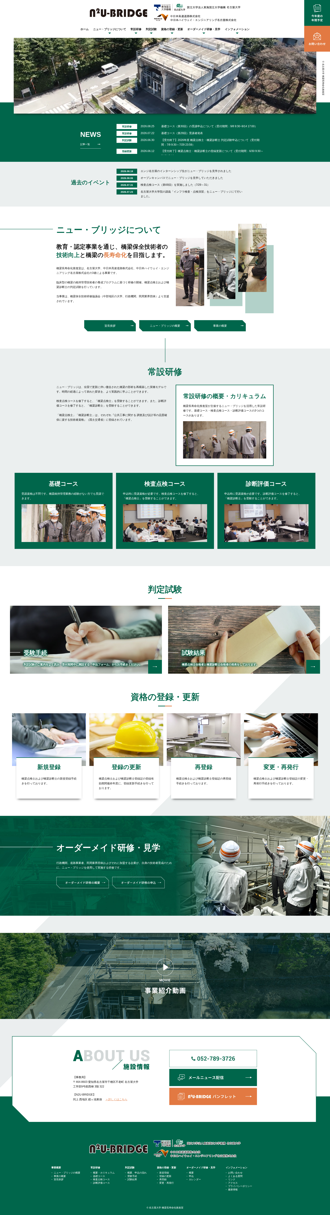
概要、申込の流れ (137, 1172)
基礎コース (99, 1176)
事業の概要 (220, 325)
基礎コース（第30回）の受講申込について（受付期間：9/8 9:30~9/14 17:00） (209, 126)
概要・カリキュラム (104, 1172)
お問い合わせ (235, 1172)
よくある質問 (235, 1176)
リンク (231, 1179)
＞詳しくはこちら (116, 1099)
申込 (191, 1176)
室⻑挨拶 (110, 325)
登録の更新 (165, 1176)
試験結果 (132, 1179)
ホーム (84, 29)
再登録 (163, 1179)
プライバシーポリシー (240, 1186)
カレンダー (195, 1179)
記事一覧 (85, 144)
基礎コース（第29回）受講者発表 (182, 133)
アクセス (233, 1182)
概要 (191, 1172)
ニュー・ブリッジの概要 (165, 325)
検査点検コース (101, 1179)
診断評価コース (101, 1182)
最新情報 (233, 1189)
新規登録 (164, 1172)
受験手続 (132, 1176)
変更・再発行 (166, 1182)
